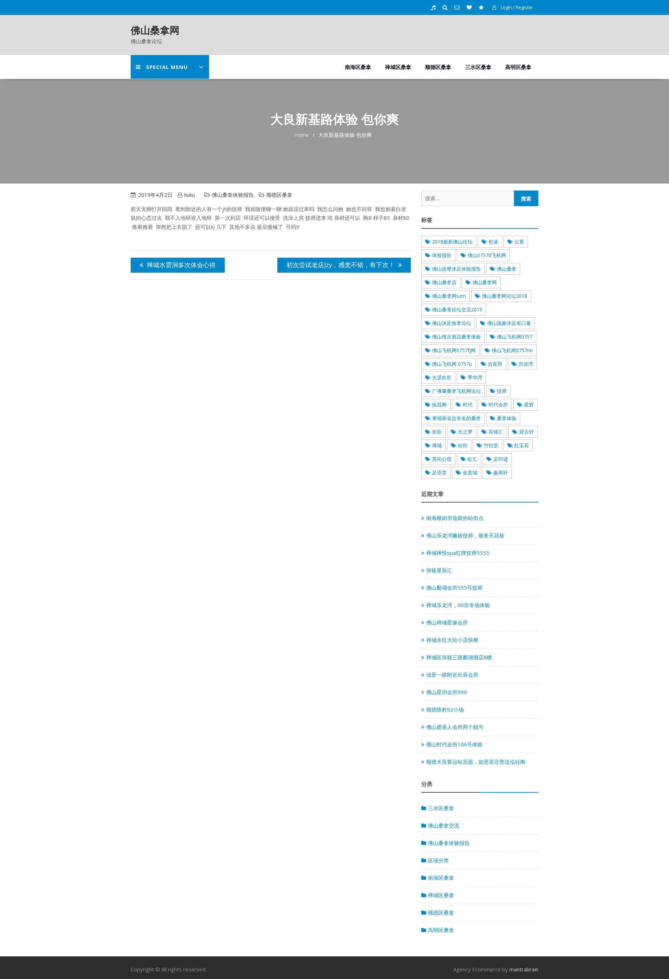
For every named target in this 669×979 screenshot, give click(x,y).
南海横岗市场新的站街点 (455, 517)
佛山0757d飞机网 (487, 255)
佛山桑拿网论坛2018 (504, 296)
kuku (189, 194)
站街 (463, 445)
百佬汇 (496, 431)
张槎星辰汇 (439, 570)
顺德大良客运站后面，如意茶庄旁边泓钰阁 (475, 761)
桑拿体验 (506, 418)
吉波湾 (525, 363)
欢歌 (437, 431)
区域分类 (438, 860)
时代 (467, 404)
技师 (502, 391)
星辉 (529, 404)
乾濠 (493, 241)
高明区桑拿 (518, 66)
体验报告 (442, 255)
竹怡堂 (491, 445)
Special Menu (167, 66)
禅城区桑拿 (398, 66)
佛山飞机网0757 (514, 336)
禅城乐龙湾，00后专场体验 (458, 604)
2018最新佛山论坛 (452, 241)
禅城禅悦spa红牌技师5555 (457, 552)
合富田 (495, 363)
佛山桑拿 (506, 268)
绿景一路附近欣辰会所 (452, 674)
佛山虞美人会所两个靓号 (455, 726)
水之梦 (465, 431)
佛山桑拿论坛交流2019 (457, 309)
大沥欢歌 (442, 377)
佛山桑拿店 (444, 282)
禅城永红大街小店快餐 (452, 639)
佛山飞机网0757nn (512, 350)
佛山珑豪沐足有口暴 (509, 323)
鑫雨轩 (500, 472)
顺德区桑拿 (438, 66)
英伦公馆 (442, 459)
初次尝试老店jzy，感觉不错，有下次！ (340, 265)
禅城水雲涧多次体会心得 (181, 265)
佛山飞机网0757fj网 (454, 350)
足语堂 (439, 472)
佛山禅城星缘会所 (447, 622)
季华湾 (475, 377)
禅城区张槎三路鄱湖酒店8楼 (459, 657)
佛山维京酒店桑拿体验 (456, 336)
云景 (519, 241)
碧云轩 (526, 431)
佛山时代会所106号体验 (454, 744)
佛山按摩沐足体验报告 (456, 268)
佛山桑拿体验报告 (233, 194)
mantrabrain (523, 969)
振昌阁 (439, 404)
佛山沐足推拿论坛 (451, 323)
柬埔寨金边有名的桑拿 (456, 418)
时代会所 (498, 404)
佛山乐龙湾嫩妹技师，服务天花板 (465, 535)
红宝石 (521, 445)
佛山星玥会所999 (446, 692)
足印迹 (500, 459)
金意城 (470, 472)
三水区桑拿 (478, 66)
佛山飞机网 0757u (452, 363)
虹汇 (472, 459)
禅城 (437, 445)
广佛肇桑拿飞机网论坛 (456, 391)
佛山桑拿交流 (443, 825)
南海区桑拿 (358, 66)
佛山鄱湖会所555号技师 (454, 587)
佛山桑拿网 (155, 30)
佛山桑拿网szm (449, 296)
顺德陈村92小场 (445, 709)
